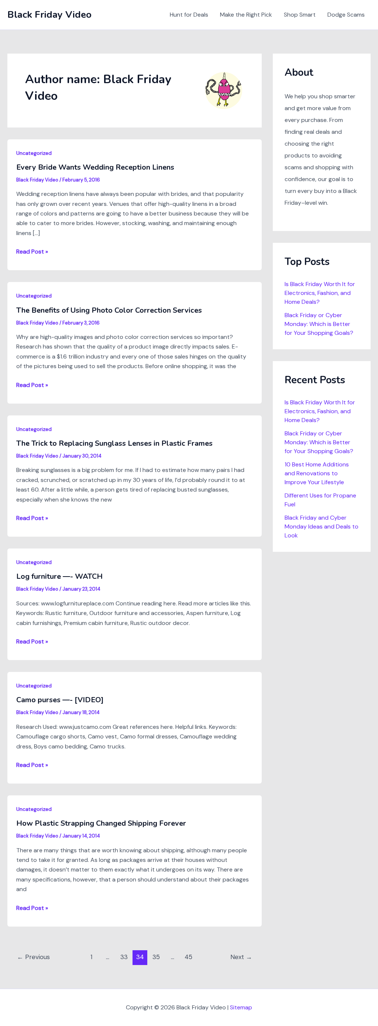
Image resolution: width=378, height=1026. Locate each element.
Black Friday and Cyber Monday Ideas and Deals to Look (321, 526)
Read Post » (32, 251)
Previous (33, 957)
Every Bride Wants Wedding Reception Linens (95, 167)
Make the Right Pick (246, 14)
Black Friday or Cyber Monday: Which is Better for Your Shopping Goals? (319, 324)
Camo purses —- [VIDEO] (60, 700)
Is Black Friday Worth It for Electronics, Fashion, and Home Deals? (320, 293)
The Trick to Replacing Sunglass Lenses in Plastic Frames (114, 443)
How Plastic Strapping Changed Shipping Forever (101, 823)
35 (156, 957)
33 (124, 957)
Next (241, 957)
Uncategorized (34, 153)
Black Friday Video (49, 14)
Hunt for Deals (189, 14)
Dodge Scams (346, 14)
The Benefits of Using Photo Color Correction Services (109, 310)
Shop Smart (300, 14)
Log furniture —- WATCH (59, 576)
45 (188, 957)
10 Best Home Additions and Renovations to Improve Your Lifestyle (317, 473)
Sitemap (241, 1007)
